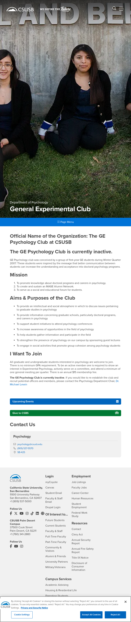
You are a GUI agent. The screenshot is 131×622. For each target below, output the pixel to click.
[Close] (125, 601)
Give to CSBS (20, 413)
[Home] (20, 9)
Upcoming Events (23, 401)
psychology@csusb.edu (29, 444)
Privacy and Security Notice (34, 608)
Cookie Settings (22, 614)
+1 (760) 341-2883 (20, 534)
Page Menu (67, 222)
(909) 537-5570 (25, 448)
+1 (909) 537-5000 (21, 501)
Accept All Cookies (91, 614)
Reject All (115, 614)
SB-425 (21, 452)
